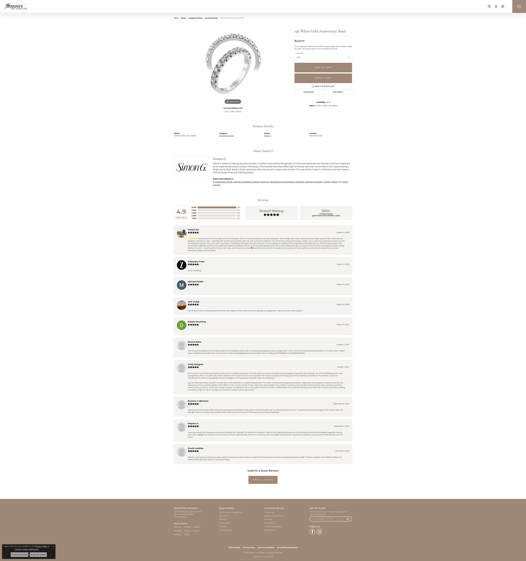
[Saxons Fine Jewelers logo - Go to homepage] (15, 6)
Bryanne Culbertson (198, 401)
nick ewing (193, 302)
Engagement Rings (195, 18)
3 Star (194, 213)
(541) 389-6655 (233, 111)
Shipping (309, 92)
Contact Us (269, 512)
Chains (327, 182)
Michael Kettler (195, 281)
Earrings (264, 182)
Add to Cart (323, 67)
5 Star (194, 207)
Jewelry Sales (225, 523)
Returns (338, 92)
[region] (233, 64)
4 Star (193, 210)
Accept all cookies (38, 554)
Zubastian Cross (196, 261)
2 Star (194, 216)
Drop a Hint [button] (323, 78)
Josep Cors (193, 229)
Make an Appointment (274, 516)
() (238, 207)
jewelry (183, 18)
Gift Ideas (223, 527)
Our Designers (225, 530)
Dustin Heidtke (196, 448)
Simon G (267, 136)
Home (176, 18)
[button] (489, 6)
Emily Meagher (195, 364)
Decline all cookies (20, 554)
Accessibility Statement (287, 547)
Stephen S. (193, 423)
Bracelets (300, 182)
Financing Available (273, 527)
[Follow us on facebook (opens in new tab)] (312, 531)
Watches (223, 519)
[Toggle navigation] (519, 6)
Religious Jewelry (314, 182)
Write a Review (263, 480)
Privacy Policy (249, 547)
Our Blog (268, 519)
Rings (334, 182)
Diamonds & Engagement (231, 512)
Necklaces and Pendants (282, 182)
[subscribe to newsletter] (348, 519)
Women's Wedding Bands (246, 182)
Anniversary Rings (211, 18)
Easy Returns (270, 523)
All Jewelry (223, 516)
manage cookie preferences (27, 549)
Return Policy (234, 547)
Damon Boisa (194, 342)
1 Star (194, 218)
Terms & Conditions (266, 547)
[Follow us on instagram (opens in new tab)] (319, 531)
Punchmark (268, 557)
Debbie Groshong (197, 322)
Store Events (269, 530)
